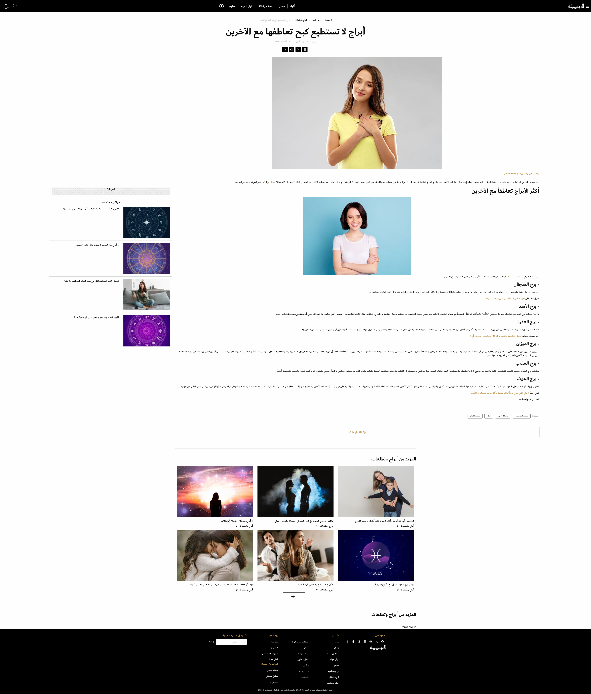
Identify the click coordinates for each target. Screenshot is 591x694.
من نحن (274, 642)
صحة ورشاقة (266, 6)
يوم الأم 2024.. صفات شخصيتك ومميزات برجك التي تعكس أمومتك (220, 585)
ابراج (488, 416)
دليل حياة (334, 659)
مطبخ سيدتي (272, 676)
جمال (282, 6)
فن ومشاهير (333, 671)
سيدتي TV (273, 682)
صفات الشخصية (521, 416)
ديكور (306, 665)
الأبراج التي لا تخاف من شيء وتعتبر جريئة (505, 298)
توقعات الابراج (503, 416)
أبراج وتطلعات (301, 20)
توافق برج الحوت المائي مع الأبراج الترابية (394, 585)
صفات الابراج (475, 416)
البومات (305, 677)
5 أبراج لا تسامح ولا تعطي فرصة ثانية (316, 585)
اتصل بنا (274, 648)
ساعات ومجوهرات (300, 642)
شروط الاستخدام (270, 654)
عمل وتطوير (303, 659)
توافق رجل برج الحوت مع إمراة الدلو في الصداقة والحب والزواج (304, 521)
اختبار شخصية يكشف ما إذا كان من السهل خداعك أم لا (496, 336)
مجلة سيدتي (272, 670)
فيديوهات (304, 671)
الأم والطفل (334, 677)
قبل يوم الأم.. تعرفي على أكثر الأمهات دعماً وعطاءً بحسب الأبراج (384, 521)
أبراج (269, 182)
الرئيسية (328, 20)
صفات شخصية (514, 277)
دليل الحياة (247, 6)
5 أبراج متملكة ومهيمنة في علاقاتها (237, 521)
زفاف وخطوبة (333, 683)
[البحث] (14, 6)
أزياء (292, 6)
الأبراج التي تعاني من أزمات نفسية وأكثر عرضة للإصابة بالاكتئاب (500, 393)
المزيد (294, 596)
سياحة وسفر (303, 654)
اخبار (306, 648)
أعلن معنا (273, 659)
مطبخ (232, 6)
